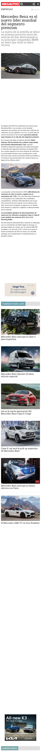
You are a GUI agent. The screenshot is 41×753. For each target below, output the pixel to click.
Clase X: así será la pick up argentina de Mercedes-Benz (19, 449)
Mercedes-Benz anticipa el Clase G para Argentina (18, 337)
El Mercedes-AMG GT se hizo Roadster (20, 523)
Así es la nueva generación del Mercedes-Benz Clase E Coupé (16, 412)
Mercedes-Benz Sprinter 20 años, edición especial (17, 375)
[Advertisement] (20, 101)
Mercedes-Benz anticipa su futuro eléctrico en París (18, 486)
